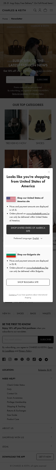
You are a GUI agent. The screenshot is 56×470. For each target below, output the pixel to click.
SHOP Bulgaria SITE (28, 282)
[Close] (49, 172)
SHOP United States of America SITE (28, 229)
